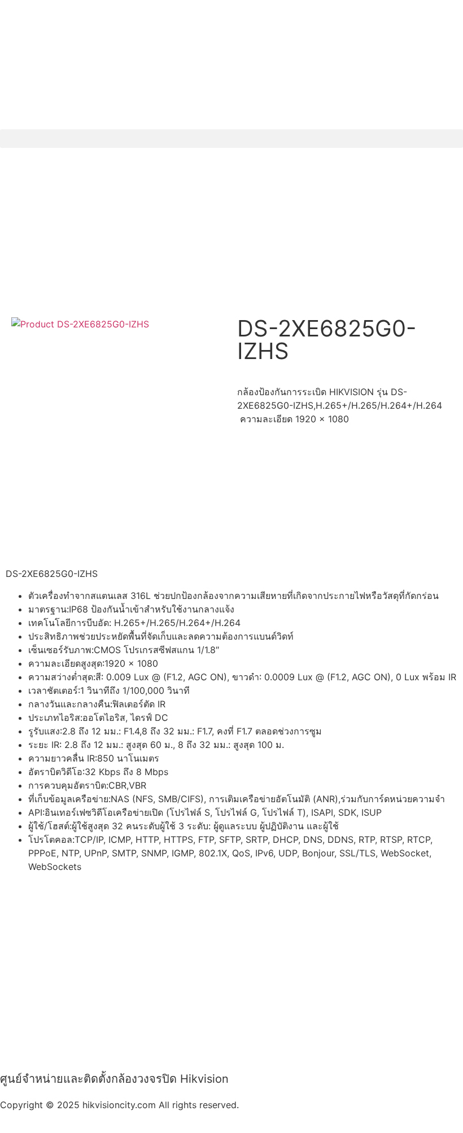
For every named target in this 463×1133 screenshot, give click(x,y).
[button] (231, 138)
